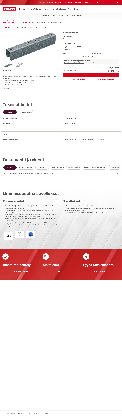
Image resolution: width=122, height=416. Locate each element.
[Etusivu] (9, 9)
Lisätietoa (6, 88)
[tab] (8, 27)
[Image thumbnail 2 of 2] (19, 65)
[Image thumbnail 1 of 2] (8, 65)
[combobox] (106, 2)
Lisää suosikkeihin (78, 79)
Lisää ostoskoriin (92, 75)
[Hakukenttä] (118, 2)
